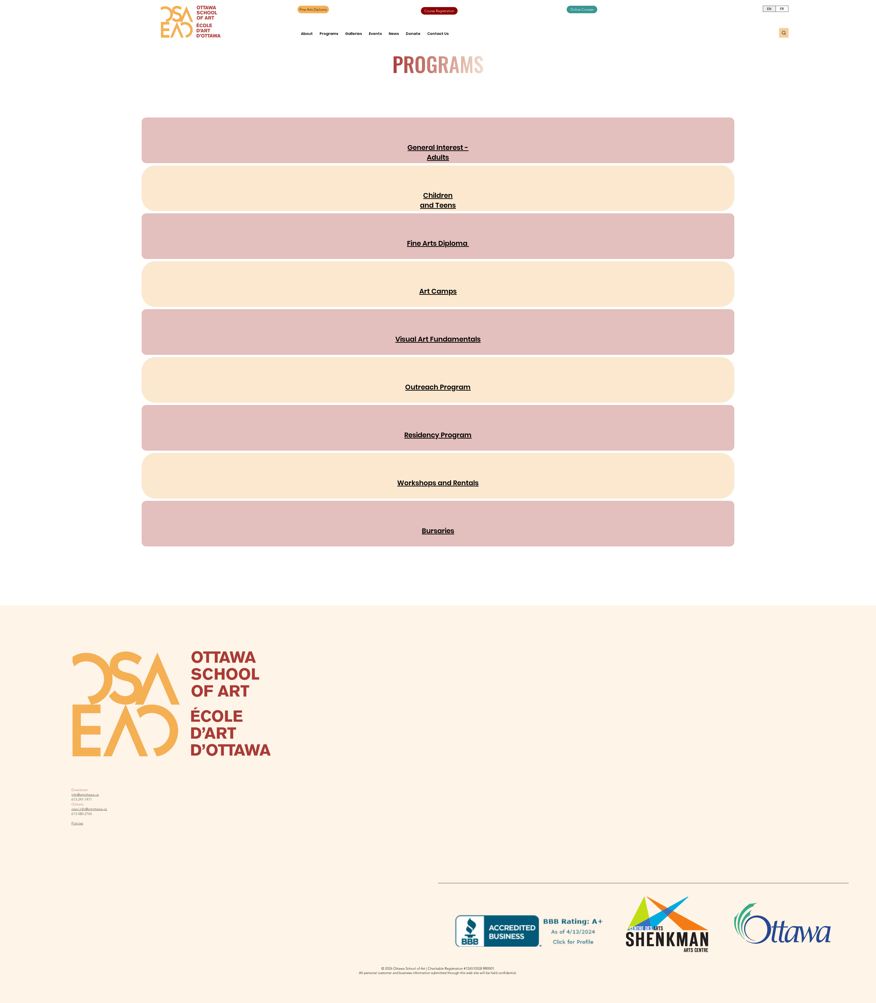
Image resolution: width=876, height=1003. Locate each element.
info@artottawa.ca (85, 794)
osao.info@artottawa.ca (89, 809)
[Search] (784, 33)
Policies (77, 823)
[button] (306, 34)
